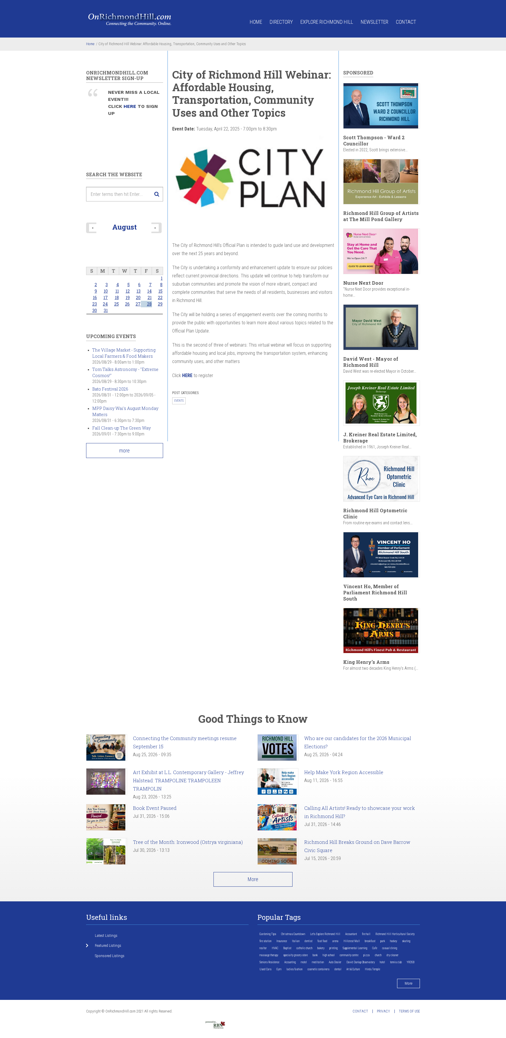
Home (256, 22)
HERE (131, 106)
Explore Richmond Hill (326, 22)
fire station (265, 941)
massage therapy (268, 955)
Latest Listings (106, 935)
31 (106, 310)
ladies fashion (294, 969)
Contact (406, 22)
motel (304, 962)
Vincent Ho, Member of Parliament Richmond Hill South (375, 592)
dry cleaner (393, 955)
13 (138, 291)
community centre (349, 955)
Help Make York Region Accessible (343, 772)
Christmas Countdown (293, 934)
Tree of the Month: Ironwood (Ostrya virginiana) (188, 842)
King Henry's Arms (366, 662)
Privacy (383, 1011)
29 (160, 304)
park (382, 941)
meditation (318, 962)
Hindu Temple (372, 969)
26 (127, 304)
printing (333, 948)
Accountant (351, 934)
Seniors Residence (269, 962)
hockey (393, 941)
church (378, 955)
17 (105, 297)
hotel (382, 962)
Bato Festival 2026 (110, 389)
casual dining (389, 948)
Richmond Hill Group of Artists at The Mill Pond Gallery (381, 216)
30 (94, 310)
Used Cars (265, 969)
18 (117, 297)
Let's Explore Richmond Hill (325, 934)
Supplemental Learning (355, 948)
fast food (322, 941)
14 (149, 291)
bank (315, 955)
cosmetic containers (318, 969)
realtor (263, 948)
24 (105, 304)
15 (160, 291)
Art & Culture (353, 969)
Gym (278, 969)
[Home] (130, 19)
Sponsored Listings (109, 956)
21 (150, 297)
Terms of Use (409, 1011)
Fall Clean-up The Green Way (121, 428)
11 (117, 291)
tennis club (396, 962)
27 (138, 304)
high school (329, 955)
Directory (281, 22)
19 (128, 297)
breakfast (370, 941)
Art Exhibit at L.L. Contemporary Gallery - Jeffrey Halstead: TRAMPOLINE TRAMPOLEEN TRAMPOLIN (188, 780)
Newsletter (374, 22)
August (124, 226)
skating (406, 941)
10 (106, 291)
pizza (366, 955)
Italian (296, 941)
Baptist (287, 948)
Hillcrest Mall (351, 941)
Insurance (281, 941)
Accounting (290, 962)
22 (160, 297)
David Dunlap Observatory (360, 962)
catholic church (304, 948)
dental (337, 969)
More (253, 879)
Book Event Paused (155, 808)
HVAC (275, 948)
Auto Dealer (335, 962)
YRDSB (410, 962)
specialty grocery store (295, 955)
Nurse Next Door (363, 283)
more (124, 450)
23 (94, 304)
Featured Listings (108, 945)
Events (179, 400)
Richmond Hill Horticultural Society (395, 934)
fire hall (366, 934)
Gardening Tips (267, 934)
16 (95, 297)
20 (138, 297)
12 (128, 291)
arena (335, 941)
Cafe (374, 948)
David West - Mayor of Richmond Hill (370, 362)
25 (116, 304)
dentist (308, 941)
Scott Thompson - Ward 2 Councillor (374, 140)
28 (149, 304)
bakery (320, 948)
